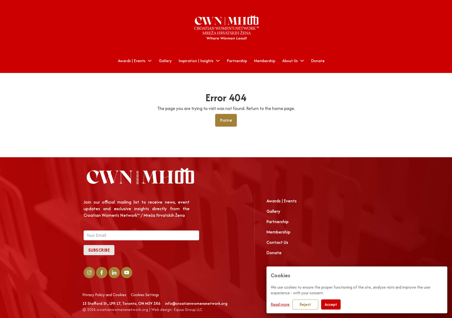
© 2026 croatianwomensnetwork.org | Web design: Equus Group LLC (142, 309)
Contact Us (277, 242)
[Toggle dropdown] (150, 61)
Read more (280, 304)
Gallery (165, 61)
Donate (318, 61)
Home (226, 120)
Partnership (237, 61)
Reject (305, 304)
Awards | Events (131, 61)
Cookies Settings (145, 295)
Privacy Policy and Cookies (104, 295)
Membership (264, 61)
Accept (331, 304)
